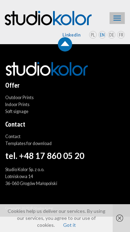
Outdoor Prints (19, 97)
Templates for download (28, 143)
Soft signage (16, 111)
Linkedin (71, 35)
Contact (12, 136)
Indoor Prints (17, 104)
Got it (69, 225)
